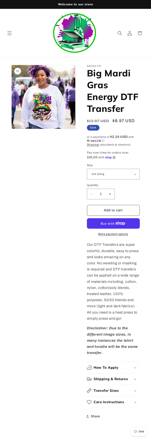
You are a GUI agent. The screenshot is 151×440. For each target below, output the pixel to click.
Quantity (93, 185)
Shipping (93, 144)
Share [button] (95, 416)
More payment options (113, 234)
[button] (10, 33)
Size (90, 165)
